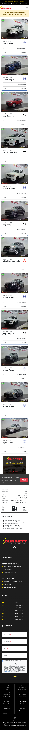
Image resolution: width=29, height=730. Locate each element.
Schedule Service (22, 701)
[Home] (6, 8)
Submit (14, 676)
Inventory (7, 685)
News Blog (22, 708)
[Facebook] (14, 548)
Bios (7, 689)
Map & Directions (22, 694)
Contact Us (22, 706)
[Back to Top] (25, 726)
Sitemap (7, 687)
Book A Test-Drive (22, 689)
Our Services (22, 699)
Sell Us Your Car (22, 687)
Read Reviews (7, 706)
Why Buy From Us (7, 696)
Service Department (6, 694)
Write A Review (7, 708)
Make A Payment (6, 710)
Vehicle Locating (22, 696)
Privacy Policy (7, 671)
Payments (24, 3)
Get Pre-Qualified (6, 703)
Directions (15, 3)
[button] (14, 523)
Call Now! (6, 3)
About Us (22, 703)
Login (15, 727)
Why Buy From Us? (22, 685)
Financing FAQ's (6, 713)
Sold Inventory (7, 692)
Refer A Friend (22, 692)
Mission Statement (7, 699)
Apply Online (6, 701)
